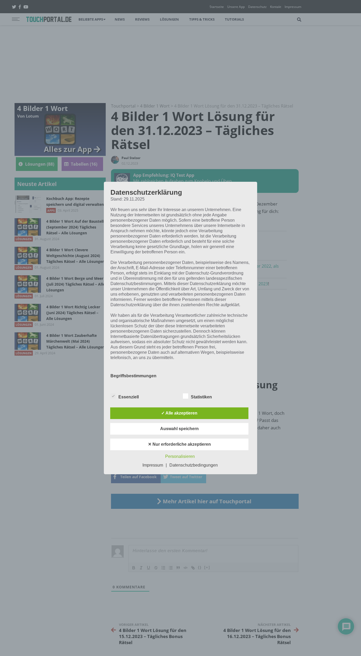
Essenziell (128, 397)
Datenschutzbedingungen (193, 465)
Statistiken (201, 397)
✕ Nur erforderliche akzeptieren (179, 444)
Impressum (152, 465)
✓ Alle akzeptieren (179, 413)
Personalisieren (180, 456)
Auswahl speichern (179, 428)
